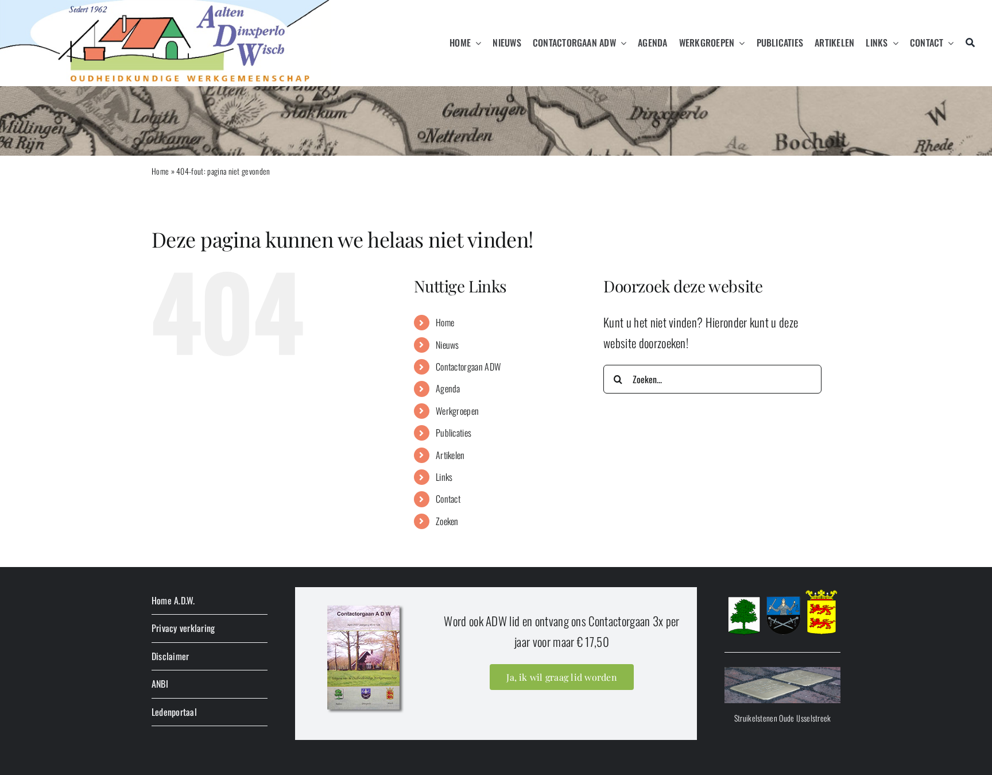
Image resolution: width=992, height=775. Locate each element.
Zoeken (447, 521)
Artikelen (450, 455)
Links (444, 477)
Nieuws (447, 345)
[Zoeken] (970, 43)
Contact (448, 499)
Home (160, 171)
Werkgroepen (457, 411)
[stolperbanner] (782, 673)
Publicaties (453, 432)
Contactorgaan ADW (468, 366)
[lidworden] (364, 605)
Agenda (448, 388)
